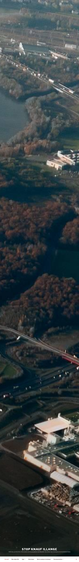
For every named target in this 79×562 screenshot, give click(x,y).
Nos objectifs (15, 559)
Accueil (7, 559)
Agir (23, 559)
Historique (31, 559)
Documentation (58, 559)
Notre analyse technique (44, 559)
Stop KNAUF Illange (39, 549)
